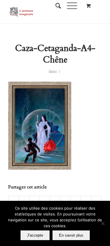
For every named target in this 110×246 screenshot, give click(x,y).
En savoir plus (71, 235)
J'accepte (35, 235)
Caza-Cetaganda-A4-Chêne (55, 54)
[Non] (103, 223)
